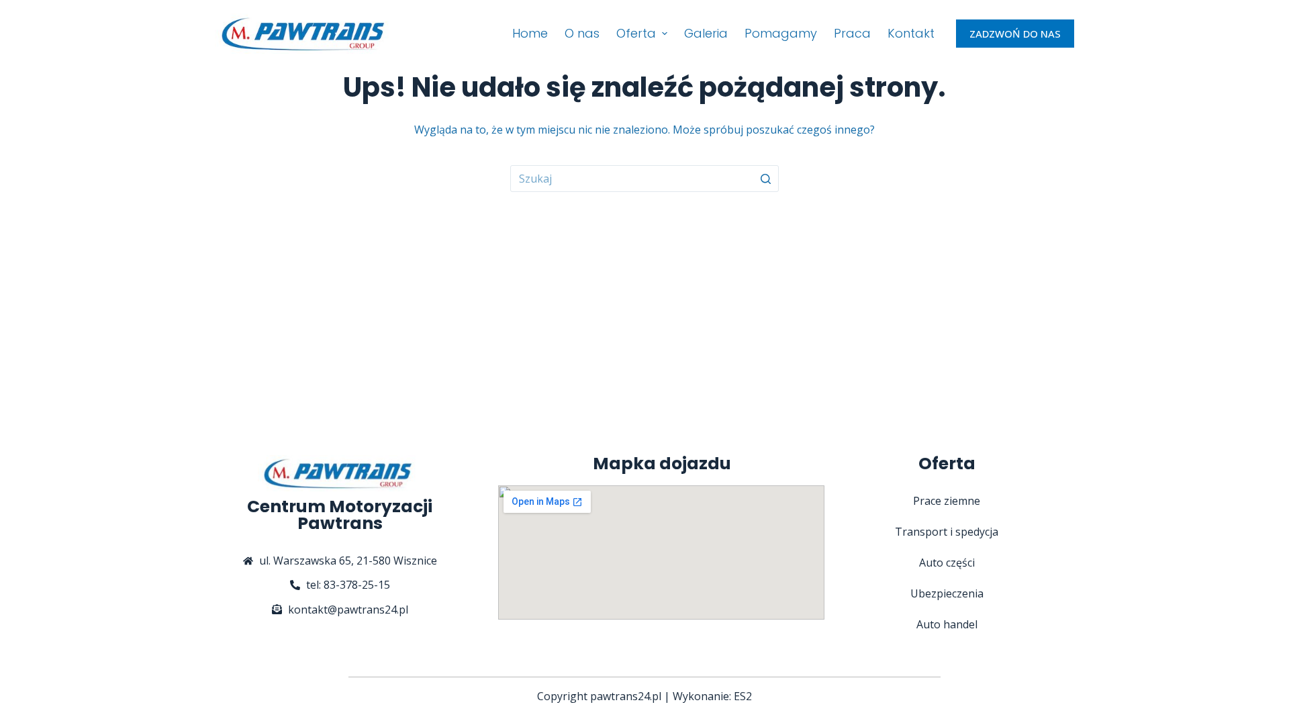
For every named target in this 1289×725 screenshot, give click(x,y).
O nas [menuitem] (582, 33)
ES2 (743, 696)
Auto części (947, 562)
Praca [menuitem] (852, 33)
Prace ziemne (946, 500)
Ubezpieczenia (947, 593)
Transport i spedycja (946, 531)
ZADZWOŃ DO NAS (1015, 33)
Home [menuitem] (530, 33)
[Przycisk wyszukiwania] (765, 178)
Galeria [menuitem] (706, 33)
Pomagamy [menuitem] (781, 33)
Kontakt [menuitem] (911, 33)
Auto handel (946, 624)
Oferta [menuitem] (636, 33)
